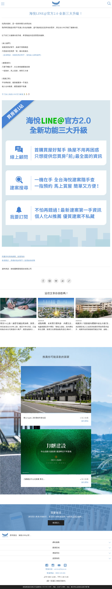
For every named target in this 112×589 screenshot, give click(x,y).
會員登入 (56, 523)
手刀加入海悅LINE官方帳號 (12, 94)
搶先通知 (84, 421)
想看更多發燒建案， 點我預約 (13, 256)
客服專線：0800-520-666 (56, 573)
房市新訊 (13, 535)
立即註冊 (76, 517)
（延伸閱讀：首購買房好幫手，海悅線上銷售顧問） (22, 55)
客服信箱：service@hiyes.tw (56, 569)
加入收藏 (84, 418)
